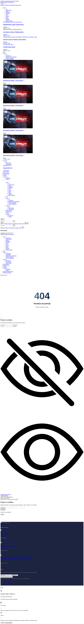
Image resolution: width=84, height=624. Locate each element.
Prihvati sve (12, 593)
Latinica (7, 179)
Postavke (3, 593)
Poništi (2, 622)
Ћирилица (8, 178)
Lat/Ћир (5, 176)
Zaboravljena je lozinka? (6, 494)
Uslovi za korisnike (7, 581)
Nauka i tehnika (9, 20)
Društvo (7, 13)
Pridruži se (3, 508)
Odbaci (7, 593)
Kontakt (4, 175)
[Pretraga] (14, 221)
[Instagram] (1, 524)
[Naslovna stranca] (11, 5)
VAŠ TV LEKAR (9, 58)
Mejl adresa (15, 325)
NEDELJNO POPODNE (11, 57)
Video (4, 53)
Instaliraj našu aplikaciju (5, 1)
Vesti (4, 7)
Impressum (5, 584)
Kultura (7, 16)
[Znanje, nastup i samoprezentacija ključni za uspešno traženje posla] (15, 555)
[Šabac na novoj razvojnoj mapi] (7, 543)
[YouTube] (3, 524)
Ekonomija (8, 12)
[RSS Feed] (5, 524)
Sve (6, 9)
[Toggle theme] (2, 4)
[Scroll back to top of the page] (2, 588)
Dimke (4, 83)
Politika (7, 11)
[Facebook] (2, 524)
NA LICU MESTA (10, 59)
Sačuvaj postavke (8, 622)
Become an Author (15, 1)
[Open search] (26, 223)
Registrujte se (11, 2)
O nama (4, 160)
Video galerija (9, 164)
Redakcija (5, 27)
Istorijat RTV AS (5, 533)
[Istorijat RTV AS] (4, 530)
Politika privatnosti (7, 583)
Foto (4, 51)
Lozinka (14, 326)
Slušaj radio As (6, 172)
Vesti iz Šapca (9, 10)
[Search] (3, 219)
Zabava (7, 18)
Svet (7, 14)
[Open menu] (2, 223)
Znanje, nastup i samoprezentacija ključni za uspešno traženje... (17, 558)
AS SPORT (8, 55)
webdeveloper (6, 170)
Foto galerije (8, 163)
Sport (7, 17)
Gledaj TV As (6, 174)
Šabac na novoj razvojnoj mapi (8, 546)
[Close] (22, 227)
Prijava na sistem (4, 2)
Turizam (7, 19)
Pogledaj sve (8, 238)
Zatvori (2, 514)
